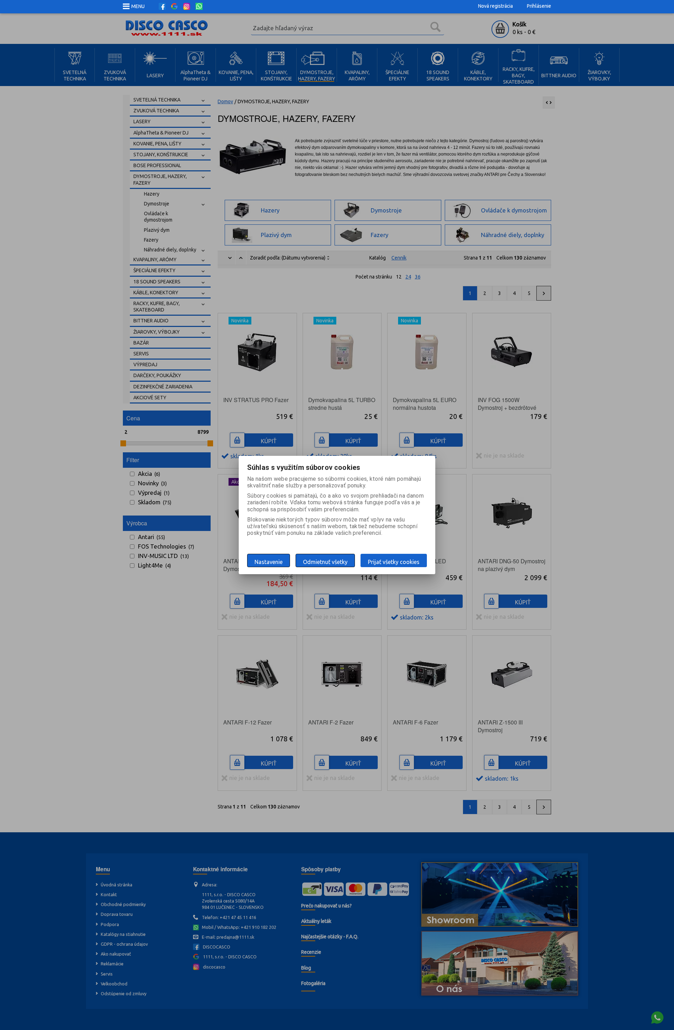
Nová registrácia (495, 6)
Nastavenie (269, 562)
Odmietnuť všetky (325, 562)
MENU (138, 6)
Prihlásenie (539, 6)
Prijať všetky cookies (393, 562)
